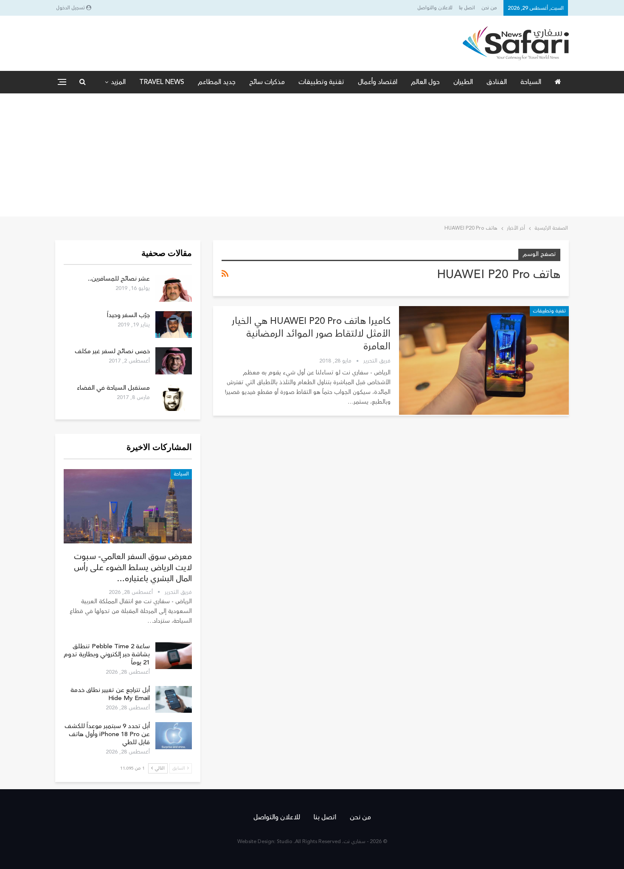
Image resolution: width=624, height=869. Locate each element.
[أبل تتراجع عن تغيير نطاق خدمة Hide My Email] (173, 699)
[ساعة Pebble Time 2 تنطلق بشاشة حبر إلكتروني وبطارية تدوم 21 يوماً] (173, 655)
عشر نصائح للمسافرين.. (119, 279)
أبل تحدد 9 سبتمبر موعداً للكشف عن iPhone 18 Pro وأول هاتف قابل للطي (107, 734)
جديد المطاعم (217, 82)
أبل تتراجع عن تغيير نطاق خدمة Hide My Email (110, 694)
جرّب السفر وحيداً (128, 315)
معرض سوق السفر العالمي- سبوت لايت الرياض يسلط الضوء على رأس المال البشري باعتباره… (133, 567)
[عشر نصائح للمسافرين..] (173, 288)
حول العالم (425, 82)
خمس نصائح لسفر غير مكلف (112, 351)
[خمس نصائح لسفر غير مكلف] (173, 360)
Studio (284, 842)
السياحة (530, 82)
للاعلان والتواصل (435, 8)
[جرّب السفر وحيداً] (173, 324)
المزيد (118, 82)
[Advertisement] (312, 157)
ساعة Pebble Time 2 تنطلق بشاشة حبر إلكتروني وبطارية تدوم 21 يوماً (107, 654)
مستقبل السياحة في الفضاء (113, 388)
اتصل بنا (467, 8)
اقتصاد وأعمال (377, 82)
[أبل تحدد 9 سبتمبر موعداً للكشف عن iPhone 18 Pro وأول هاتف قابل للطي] (173, 735)
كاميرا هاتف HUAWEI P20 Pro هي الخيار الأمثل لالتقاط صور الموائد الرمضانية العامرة (311, 334)
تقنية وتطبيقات (321, 82)
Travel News (161, 82)
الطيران (463, 82)
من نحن (489, 8)
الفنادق (496, 82)
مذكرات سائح (267, 82)
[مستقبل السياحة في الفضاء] (173, 397)
